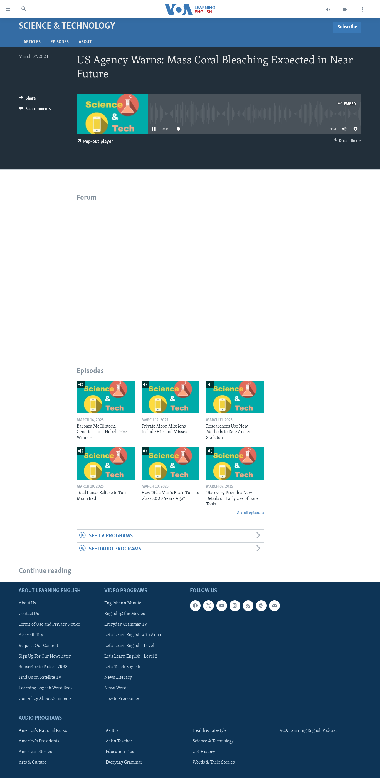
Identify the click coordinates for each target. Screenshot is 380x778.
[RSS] (248, 606)
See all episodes (250, 513)
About (85, 42)
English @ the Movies (124, 614)
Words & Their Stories (214, 762)
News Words (116, 688)
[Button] (27, 99)
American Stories (35, 752)
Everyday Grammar (124, 762)
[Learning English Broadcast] (328, 9)
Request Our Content (38, 646)
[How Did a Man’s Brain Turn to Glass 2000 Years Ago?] (170, 463)
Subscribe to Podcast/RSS (43, 667)
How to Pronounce (121, 699)
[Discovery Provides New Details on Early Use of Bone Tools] (235, 463)
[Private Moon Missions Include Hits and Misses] (170, 397)
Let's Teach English (122, 667)
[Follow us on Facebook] (195, 606)
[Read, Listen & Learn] (362, 9)
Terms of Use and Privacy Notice (49, 625)
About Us (27, 603)
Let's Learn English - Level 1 (130, 646)
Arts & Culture (32, 762)
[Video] (345, 9)
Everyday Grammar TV (125, 625)
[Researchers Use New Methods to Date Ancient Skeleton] (235, 397)
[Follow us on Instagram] (235, 606)
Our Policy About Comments (45, 699)
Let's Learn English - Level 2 (130, 656)
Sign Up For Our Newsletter (45, 656)
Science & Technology (213, 741)
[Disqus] (172, 273)
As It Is (112, 731)
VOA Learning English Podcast (308, 731)
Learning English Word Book (46, 688)
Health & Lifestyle (210, 731)
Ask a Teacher (119, 741)
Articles (32, 42)
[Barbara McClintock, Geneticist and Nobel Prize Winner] (106, 397)
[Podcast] (261, 606)
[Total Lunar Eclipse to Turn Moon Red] (106, 463)
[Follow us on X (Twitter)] (208, 606)
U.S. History (204, 752)
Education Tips (120, 752)
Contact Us (29, 614)
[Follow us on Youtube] (221, 606)
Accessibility (31, 635)
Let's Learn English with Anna (132, 635)
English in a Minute (122, 603)
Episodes (60, 42)
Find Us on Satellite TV (40, 677)
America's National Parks (43, 731)
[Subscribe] (274, 606)
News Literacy (118, 677)
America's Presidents (39, 741)
